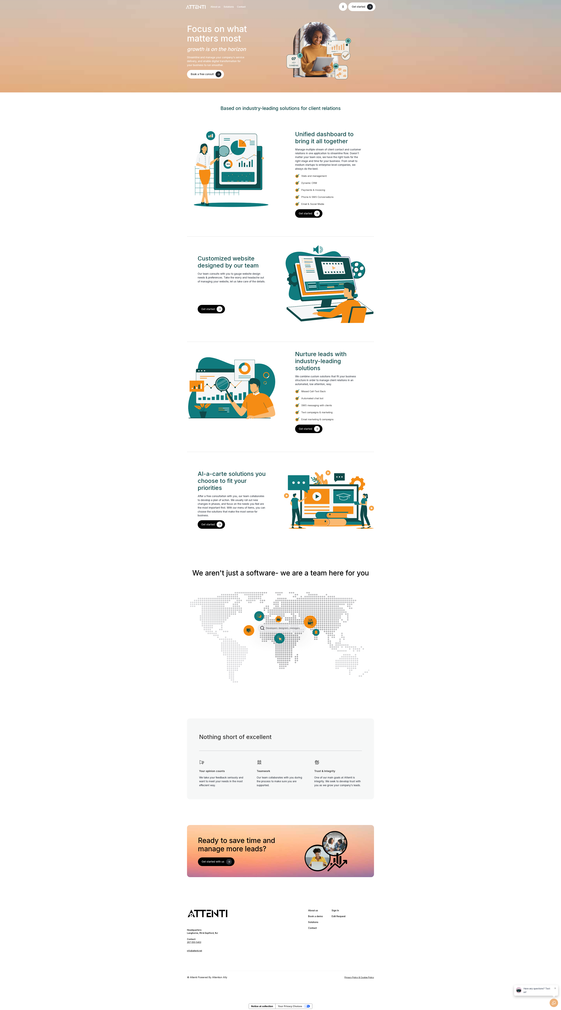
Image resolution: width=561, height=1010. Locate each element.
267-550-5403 (194, 942)
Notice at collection (262, 1006)
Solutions (229, 6)
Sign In (335, 910)
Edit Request (339, 916)
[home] (196, 7)
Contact (241, 6)
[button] (343, 7)
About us (215, 6)
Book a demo (315, 916)
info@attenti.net (194, 950)
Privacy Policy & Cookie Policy (359, 977)
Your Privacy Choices (290, 1006)
